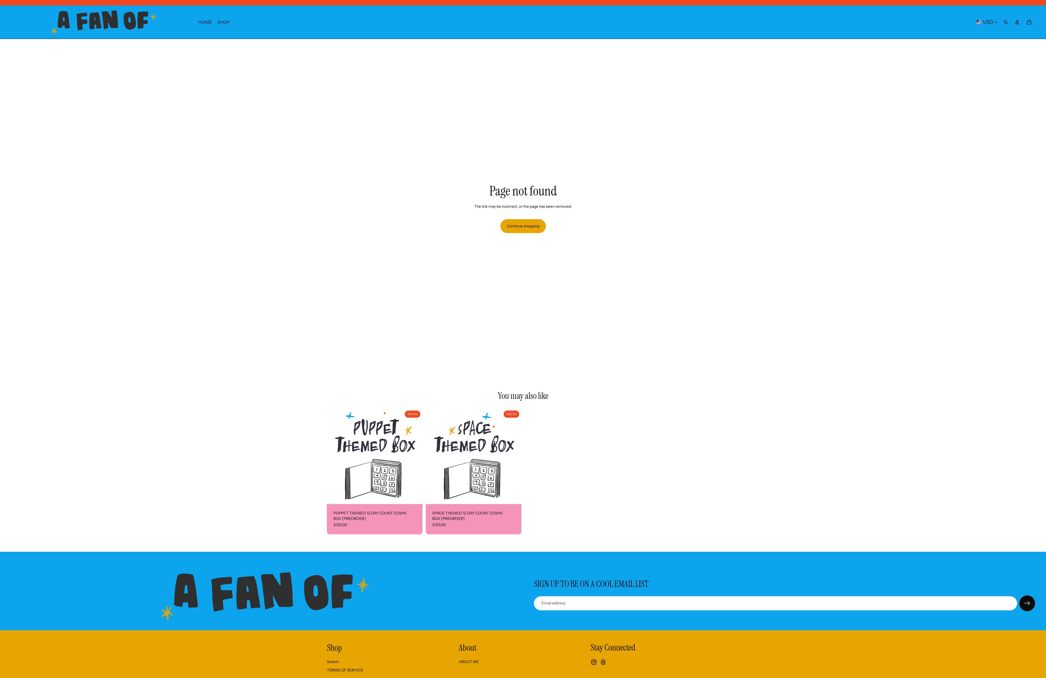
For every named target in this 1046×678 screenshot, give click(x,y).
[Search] (1006, 22)
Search (333, 661)
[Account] (1017, 22)
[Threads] (603, 662)
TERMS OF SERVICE (345, 670)
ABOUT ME (469, 661)
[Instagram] (594, 662)
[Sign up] (1027, 603)
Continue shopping (523, 226)
